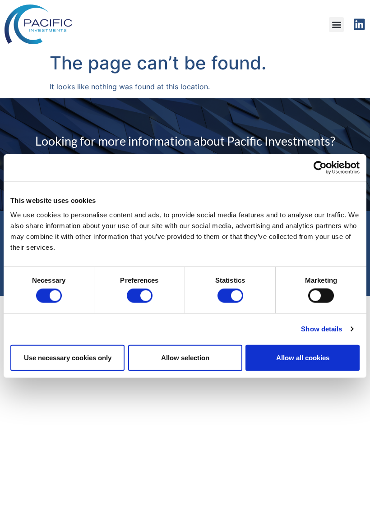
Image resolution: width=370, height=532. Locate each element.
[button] (336, 24)
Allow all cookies (302, 357)
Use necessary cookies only (67, 357)
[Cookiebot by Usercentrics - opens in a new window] (320, 167)
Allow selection (185, 357)
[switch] (140, 296)
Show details (321, 329)
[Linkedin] (359, 24)
